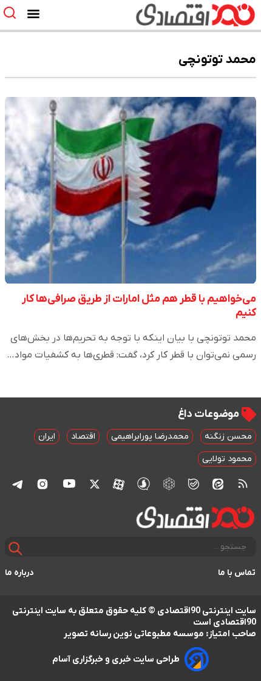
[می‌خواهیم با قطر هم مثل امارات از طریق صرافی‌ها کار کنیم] (130, 189)
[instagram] (42, 483)
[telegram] (18, 483)
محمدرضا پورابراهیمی (150, 436)
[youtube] (69, 483)
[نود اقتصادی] (166, 14)
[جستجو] (15, 548)
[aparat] (118, 483)
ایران (46, 436)
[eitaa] (217, 483)
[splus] (143, 483)
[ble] (193, 483)
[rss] (242, 483)
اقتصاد (83, 436)
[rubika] (169, 483)
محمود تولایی (227, 459)
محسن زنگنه (228, 436)
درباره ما (19, 573)
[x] (94, 483)
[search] (12, 13)
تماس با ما (237, 573)
